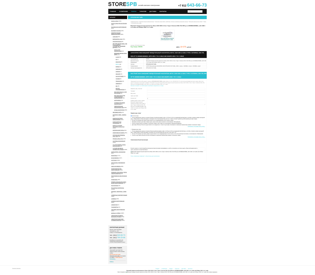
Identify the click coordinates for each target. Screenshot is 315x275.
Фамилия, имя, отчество (136, 88)
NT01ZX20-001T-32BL (115, 256)
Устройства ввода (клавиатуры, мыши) (118, 149)
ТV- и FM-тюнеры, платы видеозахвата (119, 145)
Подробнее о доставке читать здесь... (196, 126)
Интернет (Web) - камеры (119, 114)
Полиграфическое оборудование (116, 169)
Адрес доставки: (134, 95)
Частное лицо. (135, 115)
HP (116, 59)
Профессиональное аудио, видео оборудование (118, 182)
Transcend (119, 81)
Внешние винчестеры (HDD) (195, 21)
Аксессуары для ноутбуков (119, 23)
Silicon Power (120, 76)
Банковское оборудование (118, 27)
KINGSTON (118, 62)
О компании (123, 11)
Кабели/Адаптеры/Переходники (118, 119)
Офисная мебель (116, 166)
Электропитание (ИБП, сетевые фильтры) (117, 220)
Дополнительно (117, 41)
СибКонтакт (114, 204)
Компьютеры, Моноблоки (118, 152)
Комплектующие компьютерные (116, 34)
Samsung (118, 69)
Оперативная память (119, 132)
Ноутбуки (114, 160)
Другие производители (120, 89)
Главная (113, 11)
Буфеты (112, 261)
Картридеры (117, 100)
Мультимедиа (115, 158)
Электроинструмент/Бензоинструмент (117, 216)
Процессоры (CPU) (118, 138)
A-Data (117, 57)
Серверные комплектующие (119, 195)
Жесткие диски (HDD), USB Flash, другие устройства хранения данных (120, 45)
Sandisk (118, 71)
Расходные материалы (117, 188)
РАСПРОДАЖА (114, 185)
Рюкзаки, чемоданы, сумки (118, 191)
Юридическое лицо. (136, 129)
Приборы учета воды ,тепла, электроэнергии (119, 173)
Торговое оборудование (118, 209)
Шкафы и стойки (115, 213)
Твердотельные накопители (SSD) (119, 107)
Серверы (113, 198)
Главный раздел (134, 21)
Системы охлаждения (119, 141)
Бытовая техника (116, 30)
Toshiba (118, 78)
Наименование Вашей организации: (139, 139)
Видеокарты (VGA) (117, 39)
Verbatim (118, 83)
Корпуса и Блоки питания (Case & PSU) (118, 126)
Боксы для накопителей (118, 50)
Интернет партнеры (16, 268)
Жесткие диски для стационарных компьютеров (119, 97)
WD (116, 86)
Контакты (163, 11)
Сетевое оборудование (117, 201)
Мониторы (114, 155)
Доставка (152, 11)
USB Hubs (115, 36)
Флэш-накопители (119, 110)
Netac (117, 64)
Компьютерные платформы (117, 122)
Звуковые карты (117, 112)
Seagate (118, 74)
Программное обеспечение (119, 176)
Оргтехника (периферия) (118, 162)
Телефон (133, 91)
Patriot (118, 66)
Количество (133, 98)
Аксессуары (114, 21)
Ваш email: (133, 93)
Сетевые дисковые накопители (119, 103)
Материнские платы (118, 130)
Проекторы (114, 179)
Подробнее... (113, 259)
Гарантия (143, 11)
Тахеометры (114, 207)
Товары (133, 11)
